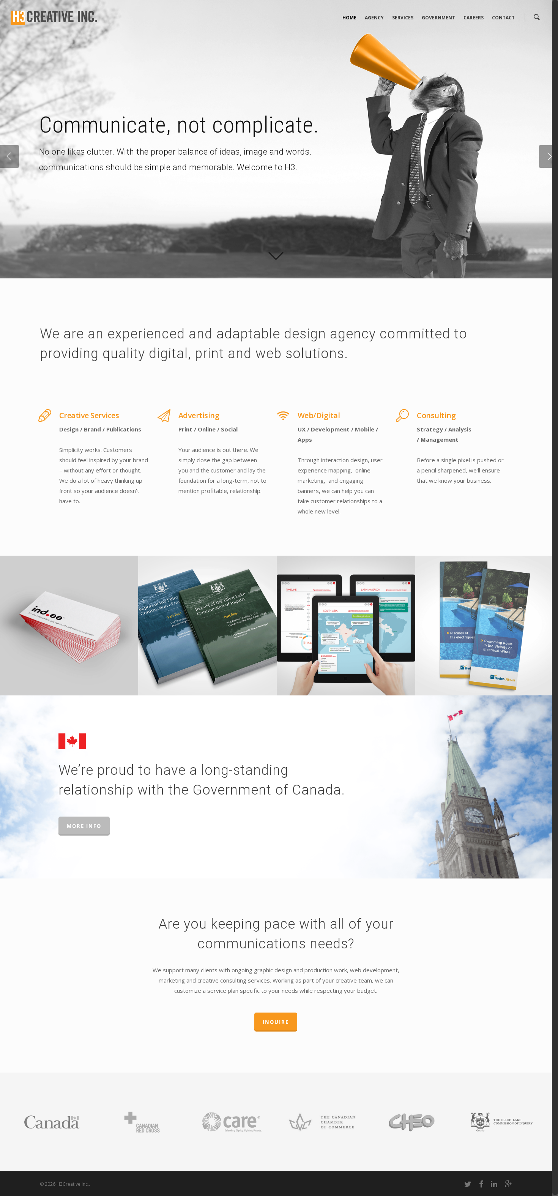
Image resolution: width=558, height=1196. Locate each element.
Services (402, 17)
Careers (473, 17)
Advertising (198, 415)
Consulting (436, 415)
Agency (374, 17)
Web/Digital (319, 415)
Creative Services (89, 415)
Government (438, 17)
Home (349, 17)
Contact (503, 17)
